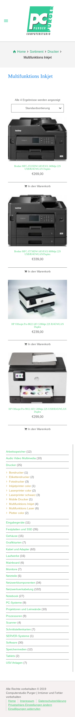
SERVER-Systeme (17, 636)
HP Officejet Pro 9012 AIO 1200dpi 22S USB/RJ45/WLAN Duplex (37, 410)
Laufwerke (12, 555)
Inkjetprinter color (20, 486)
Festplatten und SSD (19, 529)
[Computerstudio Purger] (40, 20)
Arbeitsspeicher (16, 451)
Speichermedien (16, 649)
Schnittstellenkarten (18, 629)
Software (11, 642)
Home (12, 700)
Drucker (11, 465)
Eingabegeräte (15, 522)
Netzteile (11, 575)
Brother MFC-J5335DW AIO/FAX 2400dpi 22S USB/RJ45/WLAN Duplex (37, 167)
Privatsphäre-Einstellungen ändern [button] (30, 704)
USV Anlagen (14, 662)
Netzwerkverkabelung (19, 589)
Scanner (11, 622)
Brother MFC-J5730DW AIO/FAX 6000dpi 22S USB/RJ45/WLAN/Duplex (37, 252)
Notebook (12, 596)
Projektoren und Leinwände (23, 609)
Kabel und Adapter (17, 549)
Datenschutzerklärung (52, 700)
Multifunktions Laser (21, 508)
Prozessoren (14, 616)
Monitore (11, 569)
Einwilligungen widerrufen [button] (24, 708)
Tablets (10, 655)
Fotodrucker (16, 481)
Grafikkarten (14, 542)
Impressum (27, 700)
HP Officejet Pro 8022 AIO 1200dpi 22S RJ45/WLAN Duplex (37, 325)
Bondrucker (16, 472)
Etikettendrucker (19, 477)
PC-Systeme (14, 602)
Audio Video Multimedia (21, 458)
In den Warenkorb (39, 186)
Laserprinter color (20, 490)
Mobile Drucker (18, 499)
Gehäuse (12, 535)
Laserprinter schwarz (22, 495)
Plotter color (16, 512)
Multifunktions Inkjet (21, 503)
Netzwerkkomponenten (20, 582)
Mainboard (13, 562)
